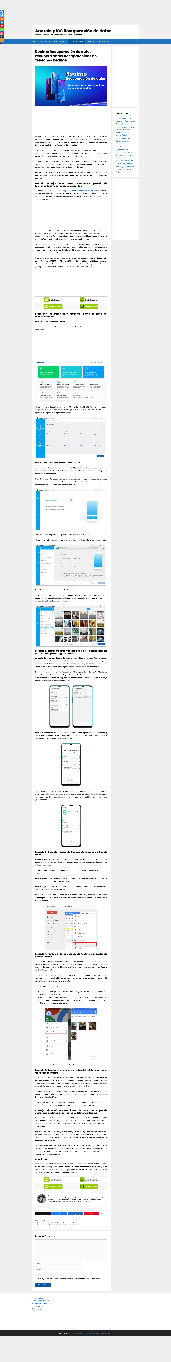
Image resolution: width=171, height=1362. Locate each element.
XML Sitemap (36, 1306)
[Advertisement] (53, 12)
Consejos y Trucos (104, 41)
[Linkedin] (2, 22)
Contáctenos (37, 1309)
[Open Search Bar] (136, 41)
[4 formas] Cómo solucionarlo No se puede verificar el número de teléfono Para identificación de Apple (126, 155)
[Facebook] (37, 1208)
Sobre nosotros (37, 1298)
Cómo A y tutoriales (76, 41)
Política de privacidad (40, 1301)
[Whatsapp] (2, 29)
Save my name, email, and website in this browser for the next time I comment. (68, 1279)
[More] (2, 40)
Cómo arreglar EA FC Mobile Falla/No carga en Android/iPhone (125, 121)
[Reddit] (2, 19)
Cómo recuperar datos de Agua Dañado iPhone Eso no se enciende (59, 1225)
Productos (44, 41)
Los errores (90, 41)
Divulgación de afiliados (41, 1303)
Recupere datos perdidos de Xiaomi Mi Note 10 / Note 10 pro (57, 1223)
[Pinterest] (2, 26)
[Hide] (0, 43)
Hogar (35, 41)
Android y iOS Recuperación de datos (73, 31)
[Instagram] (2, 33)
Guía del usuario (59, 41)
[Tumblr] (2, 36)
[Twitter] (39, 1208)
